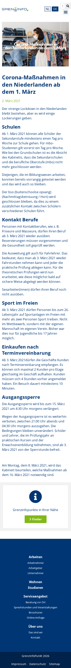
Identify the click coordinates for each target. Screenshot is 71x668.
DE (55, 9)
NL (48, 9)
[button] (66, 12)
